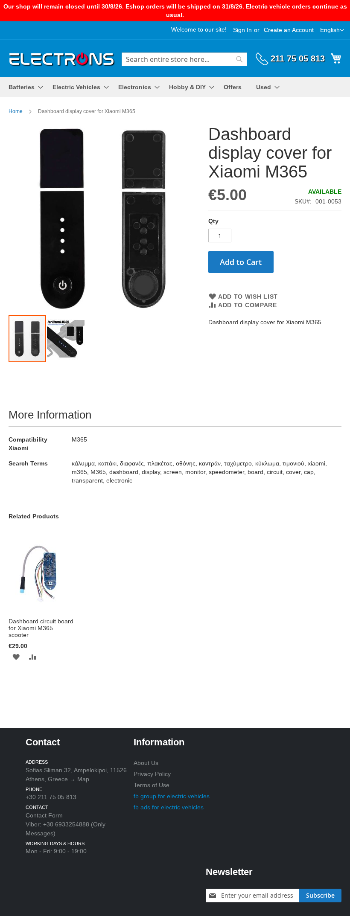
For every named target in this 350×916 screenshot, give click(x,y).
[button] (332, 30)
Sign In (242, 29)
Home (16, 111)
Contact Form (44, 815)
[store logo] (62, 58)
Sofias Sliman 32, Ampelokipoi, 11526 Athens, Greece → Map (76, 774)
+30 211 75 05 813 (51, 797)
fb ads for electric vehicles (169, 807)
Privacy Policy (152, 774)
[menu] (175, 87)
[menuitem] (23, 87)
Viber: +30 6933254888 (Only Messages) (65, 829)
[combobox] (184, 59)
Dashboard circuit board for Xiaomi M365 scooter (41, 628)
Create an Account (289, 29)
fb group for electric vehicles (172, 796)
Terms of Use (151, 785)
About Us (146, 762)
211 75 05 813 (298, 58)
